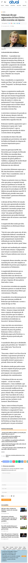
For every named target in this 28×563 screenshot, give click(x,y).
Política (12, 26)
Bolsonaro (8, 455)
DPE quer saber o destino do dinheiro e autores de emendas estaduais (9, 510)
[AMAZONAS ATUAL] (14, 2)
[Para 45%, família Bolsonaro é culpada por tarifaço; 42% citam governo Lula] (23, 527)
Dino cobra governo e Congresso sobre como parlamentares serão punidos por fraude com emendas (10, 535)
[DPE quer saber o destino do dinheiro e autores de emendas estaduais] (23, 510)
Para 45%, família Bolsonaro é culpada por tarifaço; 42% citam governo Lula (9, 527)
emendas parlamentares (16, 455)
